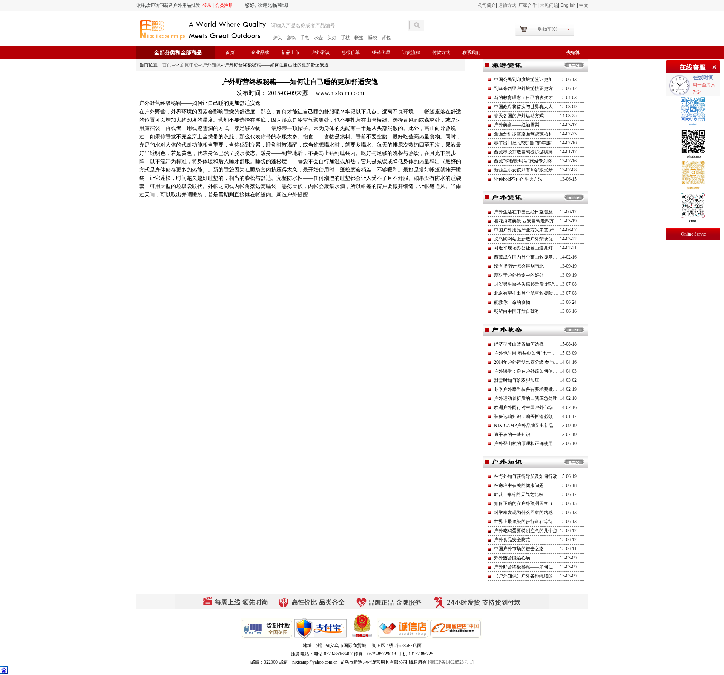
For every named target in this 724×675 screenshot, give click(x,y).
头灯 (331, 37)
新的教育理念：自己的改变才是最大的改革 (537, 97)
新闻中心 (189, 64)
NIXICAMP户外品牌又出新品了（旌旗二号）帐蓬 (544, 425)
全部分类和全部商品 (178, 52)
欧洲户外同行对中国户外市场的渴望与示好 (537, 407)
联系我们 (471, 52)
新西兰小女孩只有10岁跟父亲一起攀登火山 (537, 170)
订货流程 (411, 52)
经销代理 (381, 52)
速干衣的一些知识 (512, 434)
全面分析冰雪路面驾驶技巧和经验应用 (532, 133)
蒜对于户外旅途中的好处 (519, 275)
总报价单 (351, 52)
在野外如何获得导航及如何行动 (525, 476)
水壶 (318, 37)
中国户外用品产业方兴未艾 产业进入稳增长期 (540, 230)
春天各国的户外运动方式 (519, 115)
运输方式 (507, 5)
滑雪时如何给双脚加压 (516, 380)
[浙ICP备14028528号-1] (451, 662)
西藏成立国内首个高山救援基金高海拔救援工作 (541, 257)
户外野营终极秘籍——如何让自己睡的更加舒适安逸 (546, 566)
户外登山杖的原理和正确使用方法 (528, 443)
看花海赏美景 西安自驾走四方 (524, 220)
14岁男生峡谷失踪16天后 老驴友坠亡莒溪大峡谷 (542, 284)
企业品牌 (260, 52)
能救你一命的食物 (512, 302)
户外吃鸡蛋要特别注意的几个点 (525, 530)
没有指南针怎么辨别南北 (519, 266)
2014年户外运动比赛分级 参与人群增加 (533, 362)
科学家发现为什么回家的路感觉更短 (530, 512)
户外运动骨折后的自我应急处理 (525, 398)
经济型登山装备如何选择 (519, 344)
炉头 (277, 37)
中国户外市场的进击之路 (519, 548)
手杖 (345, 37)
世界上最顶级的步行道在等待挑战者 (530, 521)
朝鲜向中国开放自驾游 (516, 311)
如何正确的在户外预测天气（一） (528, 503)
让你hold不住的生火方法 (518, 179)
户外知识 (211, 64)
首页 (230, 52)
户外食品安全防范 (512, 539)
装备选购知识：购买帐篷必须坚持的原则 (534, 416)
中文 (583, 5)
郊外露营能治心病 (512, 557)
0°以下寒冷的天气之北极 (518, 494)
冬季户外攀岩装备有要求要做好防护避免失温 (539, 389)
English (568, 5)
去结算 (573, 52)
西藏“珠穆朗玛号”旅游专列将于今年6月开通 (537, 161)
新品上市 (290, 52)
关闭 (713, 66)
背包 (386, 37)
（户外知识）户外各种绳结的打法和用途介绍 (539, 576)
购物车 (547, 29)
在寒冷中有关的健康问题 (519, 485)
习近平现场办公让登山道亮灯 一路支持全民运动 (542, 248)
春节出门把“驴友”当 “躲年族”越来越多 (532, 142)
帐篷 (359, 37)
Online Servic (693, 234)
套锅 (291, 37)
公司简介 (487, 5)
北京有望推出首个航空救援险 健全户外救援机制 (542, 293)
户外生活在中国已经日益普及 (523, 211)
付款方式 (441, 52)
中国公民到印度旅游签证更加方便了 (530, 79)
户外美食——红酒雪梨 (516, 124)
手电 (304, 37)
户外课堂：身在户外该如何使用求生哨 (532, 371)
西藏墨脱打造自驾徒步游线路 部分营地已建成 (540, 152)
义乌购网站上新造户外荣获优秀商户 (530, 239)
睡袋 (372, 37)
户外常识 (320, 52)
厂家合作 (528, 5)
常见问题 (549, 5)
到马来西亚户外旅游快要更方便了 (528, 88)
